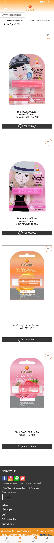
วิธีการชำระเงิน (9, 519)
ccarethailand (9, 497)
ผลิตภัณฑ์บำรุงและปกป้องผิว (12, 14)
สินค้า (4, 514)
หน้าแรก (5, 505)
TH (45, 1)
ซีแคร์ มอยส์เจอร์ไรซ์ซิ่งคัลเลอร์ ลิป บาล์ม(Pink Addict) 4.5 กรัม (27, 221)
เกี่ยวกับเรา (7, 510)
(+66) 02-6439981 (9, 492)
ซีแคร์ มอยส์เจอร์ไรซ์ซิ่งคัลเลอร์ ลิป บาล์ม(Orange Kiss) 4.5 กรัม (27, 114)
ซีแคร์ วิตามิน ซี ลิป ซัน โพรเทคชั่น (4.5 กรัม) (27, 327)
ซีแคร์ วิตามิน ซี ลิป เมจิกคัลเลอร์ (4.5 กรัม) (27, 434)
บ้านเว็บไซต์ (39, 483)
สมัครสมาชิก (8, 524)
